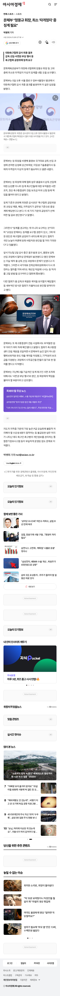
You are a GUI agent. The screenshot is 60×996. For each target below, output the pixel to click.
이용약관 (23, 979)
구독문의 (18, 975)
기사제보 (28, 975)
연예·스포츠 (8, 14)
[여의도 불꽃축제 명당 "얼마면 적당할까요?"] (13, 920)
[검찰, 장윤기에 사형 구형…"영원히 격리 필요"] (11, 541)
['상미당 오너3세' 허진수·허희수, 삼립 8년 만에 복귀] (11, 527)
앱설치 (23, 963)
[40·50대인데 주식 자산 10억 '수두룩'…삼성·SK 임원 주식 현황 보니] (48, 821)
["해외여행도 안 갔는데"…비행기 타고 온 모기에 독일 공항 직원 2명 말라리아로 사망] (48, 807)
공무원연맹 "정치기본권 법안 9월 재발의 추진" (24, 402)
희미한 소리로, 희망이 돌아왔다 (39, 885)
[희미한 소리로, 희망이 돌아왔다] (13, 891)
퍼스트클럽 (7, 975)
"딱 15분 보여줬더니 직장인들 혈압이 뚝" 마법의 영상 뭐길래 (39, 900)
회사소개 (6, 970)
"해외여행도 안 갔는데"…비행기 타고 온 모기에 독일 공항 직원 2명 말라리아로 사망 (23, 803)
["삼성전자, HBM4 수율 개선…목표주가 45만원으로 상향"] (11, 568)
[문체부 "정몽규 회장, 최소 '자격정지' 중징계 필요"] (30, 314)
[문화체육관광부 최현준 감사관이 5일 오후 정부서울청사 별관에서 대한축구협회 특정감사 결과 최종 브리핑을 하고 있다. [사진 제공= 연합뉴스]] (30, 111)
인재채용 (30, 970)
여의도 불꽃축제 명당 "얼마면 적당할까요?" (39, 914)
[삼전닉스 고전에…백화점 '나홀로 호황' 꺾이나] (11, 554)
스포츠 (19, 14)
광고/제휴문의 (18, 970)
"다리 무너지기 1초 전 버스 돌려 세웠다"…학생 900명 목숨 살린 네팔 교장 (30, 408)
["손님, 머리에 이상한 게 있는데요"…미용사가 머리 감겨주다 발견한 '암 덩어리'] (48, 835)
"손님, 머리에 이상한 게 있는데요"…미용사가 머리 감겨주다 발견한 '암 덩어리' (22, 831)
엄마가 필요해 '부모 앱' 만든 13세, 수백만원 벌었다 (40, 929)
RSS (36, 975)
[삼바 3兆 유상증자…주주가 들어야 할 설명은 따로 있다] (11, 581)
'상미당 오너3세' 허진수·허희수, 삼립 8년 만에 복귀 (38, 523)
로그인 (9, 963)
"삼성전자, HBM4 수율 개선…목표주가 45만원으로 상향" (38, 563)
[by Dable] (52, 847)
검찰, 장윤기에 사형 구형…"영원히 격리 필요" (38, 536)
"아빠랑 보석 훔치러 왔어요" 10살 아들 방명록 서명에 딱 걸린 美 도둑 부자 (23, 789)
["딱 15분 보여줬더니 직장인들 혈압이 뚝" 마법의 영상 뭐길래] (13, 905)
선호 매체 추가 (13, 43)
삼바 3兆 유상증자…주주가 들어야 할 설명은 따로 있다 (39, 577)
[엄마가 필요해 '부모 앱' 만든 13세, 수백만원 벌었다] (13, 934)
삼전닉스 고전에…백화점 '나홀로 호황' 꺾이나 (38, 550)
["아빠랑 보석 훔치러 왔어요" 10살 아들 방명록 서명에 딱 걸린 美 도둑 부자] (48, 793)
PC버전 (37, 963)
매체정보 (33, 979)
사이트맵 (50, 963)
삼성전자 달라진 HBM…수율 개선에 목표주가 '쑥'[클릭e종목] (29, 396)
